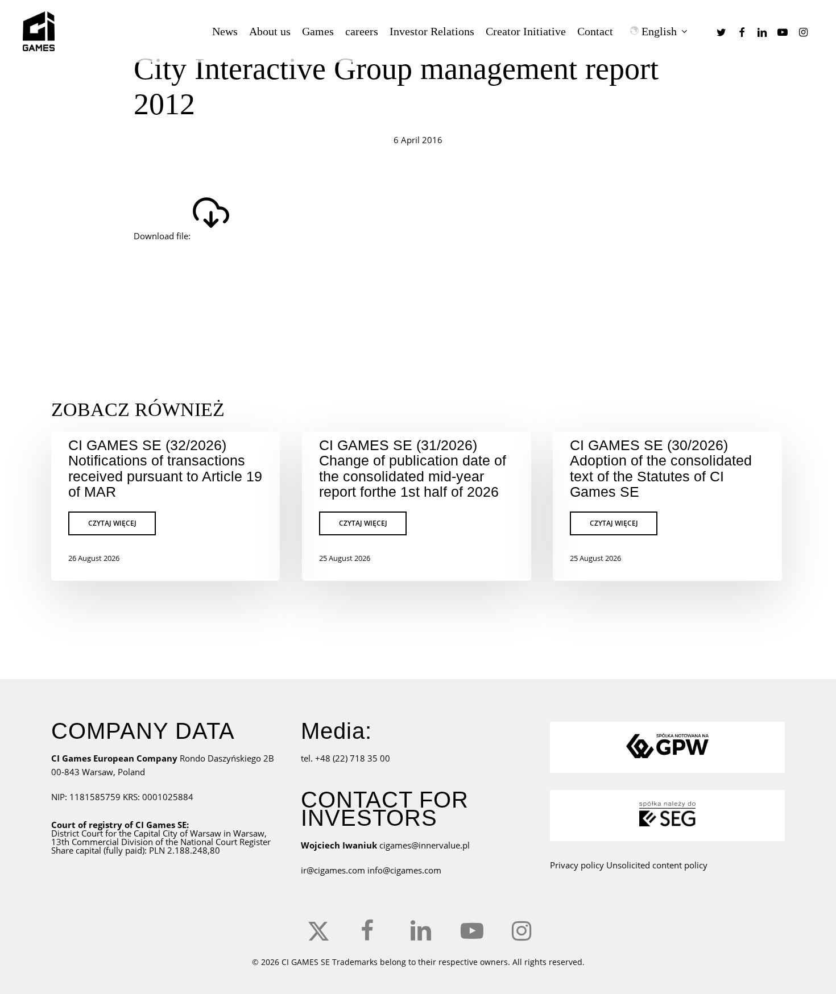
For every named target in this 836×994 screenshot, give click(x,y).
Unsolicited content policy (656, 865)
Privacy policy (577, 865)
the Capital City (148, 833)
